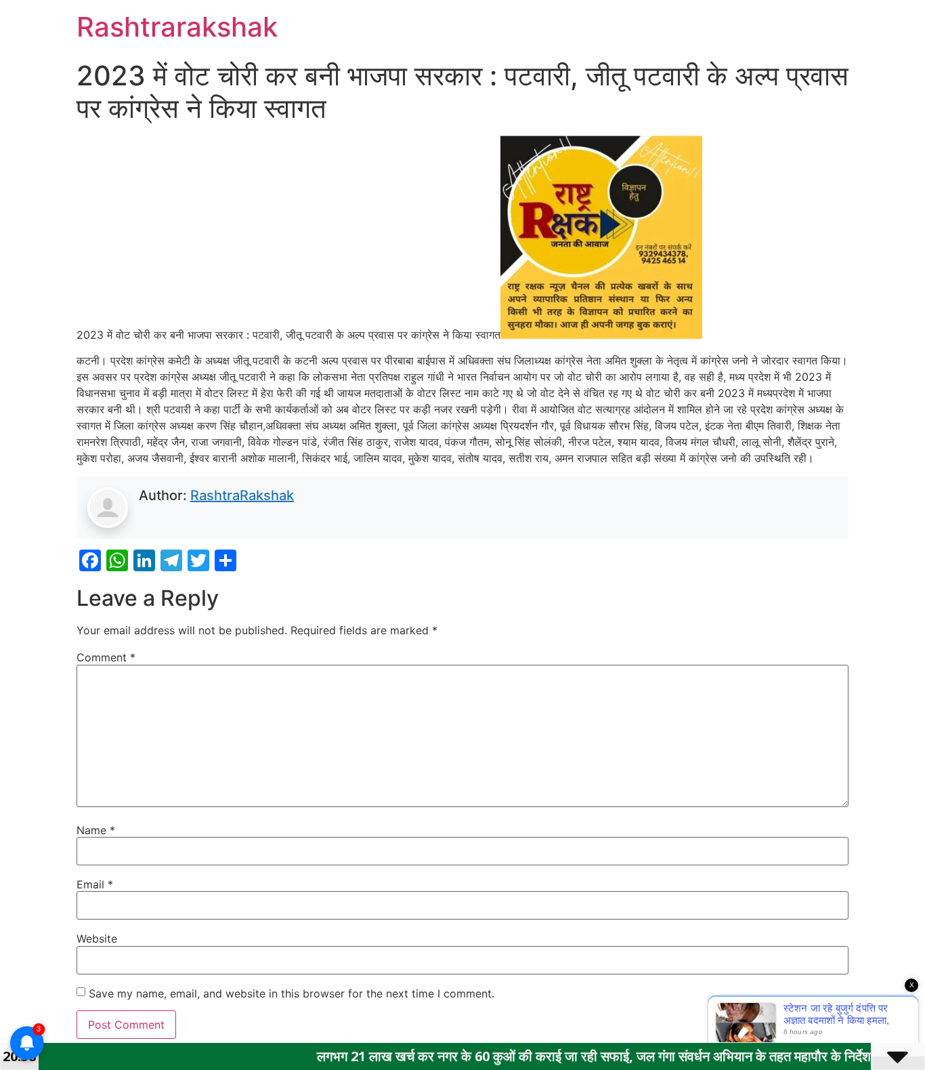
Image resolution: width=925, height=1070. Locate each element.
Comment (106, 657)
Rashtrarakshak (177, 26)
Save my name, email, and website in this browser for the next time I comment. (291, 993)
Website (97, 938)
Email (95, 884)
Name (96, 830)
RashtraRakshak (242, 495)
